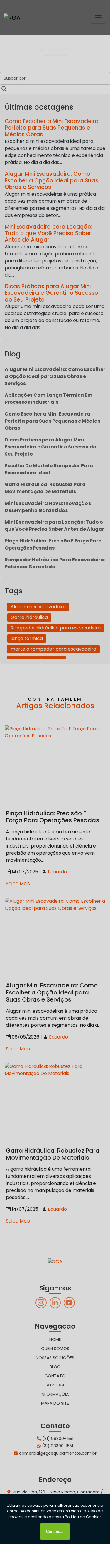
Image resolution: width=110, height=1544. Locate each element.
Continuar (55, 1531)
